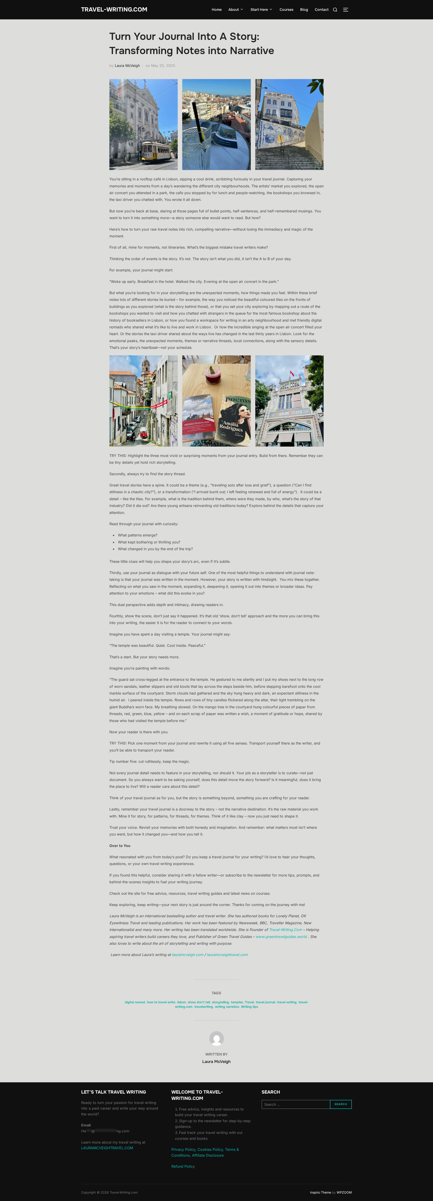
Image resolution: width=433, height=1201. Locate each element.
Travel (249, 1002)
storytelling (220, 1002)
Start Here (259, 9)
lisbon (181, 1002)
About (233, 9)
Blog (304, 9)
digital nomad (135, 1002)
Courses (286, 9)
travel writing (287, 1002)
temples (237, 1002)
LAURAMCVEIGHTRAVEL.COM (107, 1148)
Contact (322, 9)
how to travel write (161, 1002)
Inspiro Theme (320, 1192)
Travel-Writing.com (114, 9)
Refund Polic (182, 1166)
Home (217, 9)
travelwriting (203, 1007)
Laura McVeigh (127, 65)
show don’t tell (199, 1002)
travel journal (265, 1002)
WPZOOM (344, 1192)
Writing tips (249, 1007)
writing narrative (227, 1007)
